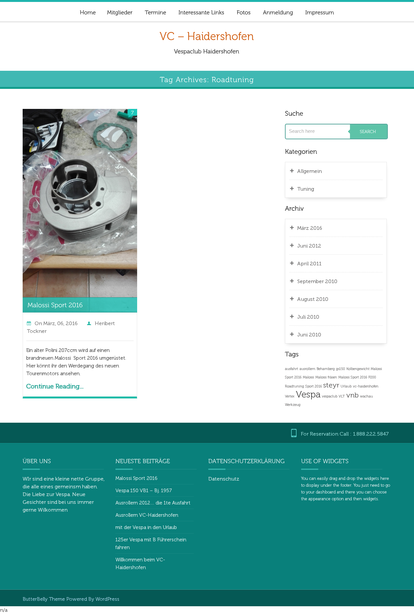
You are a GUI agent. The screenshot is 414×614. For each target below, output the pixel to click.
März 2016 (309, 228)
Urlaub (346, 386)
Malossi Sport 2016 (352, 377)
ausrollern (307, 369)
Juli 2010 (308, 317)
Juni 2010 (309, 335)
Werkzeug (292, 405)
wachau (366, 396)
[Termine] (155, 11)
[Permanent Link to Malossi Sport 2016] (55, 304)
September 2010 (317, 281)
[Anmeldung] (277, 11)
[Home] (87, 11)
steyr (331, 385)
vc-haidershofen (365, 386)
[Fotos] (243, 11)
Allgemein (309, 171)
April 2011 (309, 263)
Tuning (305, 189)
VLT (342, 396)
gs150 (340, 369)
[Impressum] (319, 11)
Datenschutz (223, 479)
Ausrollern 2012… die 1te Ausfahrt (153, 503)
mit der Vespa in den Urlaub (146, 527)
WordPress (107, 599)
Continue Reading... (54, 386)
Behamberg (326, 369)
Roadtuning (294, 386)
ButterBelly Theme (44, 599)
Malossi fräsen (326, 377)
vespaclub (329, 396)
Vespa (308, 394)
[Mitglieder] (119, 11)
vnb (352, 395)
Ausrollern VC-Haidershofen (146, 515)
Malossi (308, 377)
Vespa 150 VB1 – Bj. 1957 (143, 490)
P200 (372, 377)
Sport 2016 (313, 386)
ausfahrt (291, 369)
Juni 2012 (309, 246)
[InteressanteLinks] (201, 11)
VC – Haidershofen (206, 36)
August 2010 (312, 299)
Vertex (289, 396)
